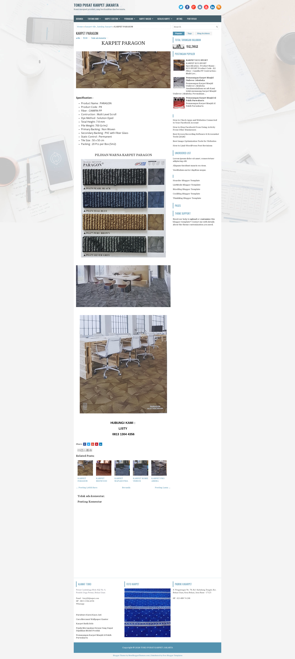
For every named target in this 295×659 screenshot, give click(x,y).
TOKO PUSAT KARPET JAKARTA (96, 5)
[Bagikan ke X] (84, 450)
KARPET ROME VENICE (140, 479)
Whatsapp (80, 604)
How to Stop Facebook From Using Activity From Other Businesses (194, 128)
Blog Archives (203, 33)
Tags (190, 33)
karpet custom (112, 18)
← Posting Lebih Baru (86, 487)
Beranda (126, 487)
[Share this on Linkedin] (100, 444)
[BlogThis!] (81, 450)
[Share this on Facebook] (84, 444)
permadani (129, 18)
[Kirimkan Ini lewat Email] (79, 450)
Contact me (197, 222)
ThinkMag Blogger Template (187, 198)
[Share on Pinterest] (96, 444)
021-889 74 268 (183, 598)
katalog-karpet (104, 27)
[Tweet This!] (88, 444)
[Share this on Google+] (92, 444)
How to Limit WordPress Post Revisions (192, 145)
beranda (79, 18)
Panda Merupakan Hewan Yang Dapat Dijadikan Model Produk (94, 629)
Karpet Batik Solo (84, 623)
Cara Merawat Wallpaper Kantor (92, 619)
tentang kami (94, 18)
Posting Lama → (163, 487)
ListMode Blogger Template (187, 185)
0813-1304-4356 (87, 601)
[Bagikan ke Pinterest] (90, 450)
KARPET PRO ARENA (158, 479)
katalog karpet (164, 18)
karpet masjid (146, 18)
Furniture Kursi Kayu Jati (88, 615)
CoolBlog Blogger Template (186, 194)
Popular (178, 33)
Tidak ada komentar (98, 37)
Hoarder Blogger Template (186, 180)
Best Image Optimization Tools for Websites (194, 141)
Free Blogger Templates (172, 656)
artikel (180, 18)
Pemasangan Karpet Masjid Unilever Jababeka (200, 79)
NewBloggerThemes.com (138, 656)
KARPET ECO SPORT (197, 60)
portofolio (192, 18)
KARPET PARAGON (87, 33)
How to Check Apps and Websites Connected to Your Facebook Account (195, 121)
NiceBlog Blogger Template (186, 189)
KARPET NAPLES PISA (121, 479)
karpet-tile (90, 27)
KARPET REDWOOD (101, 479)
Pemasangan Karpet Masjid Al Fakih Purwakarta (201, 99)
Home (80, 27)
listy (91, 598)
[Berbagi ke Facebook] (87, 450)
